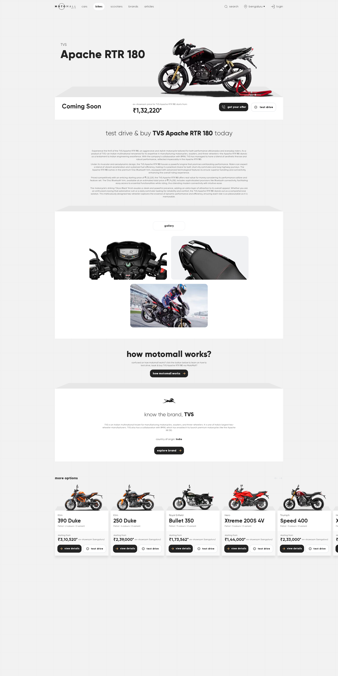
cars (84, 6)
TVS (64, 45)
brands (133, 6)
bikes (98, 6)
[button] (169, 226)
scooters (117, 6)
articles (149, 6)
